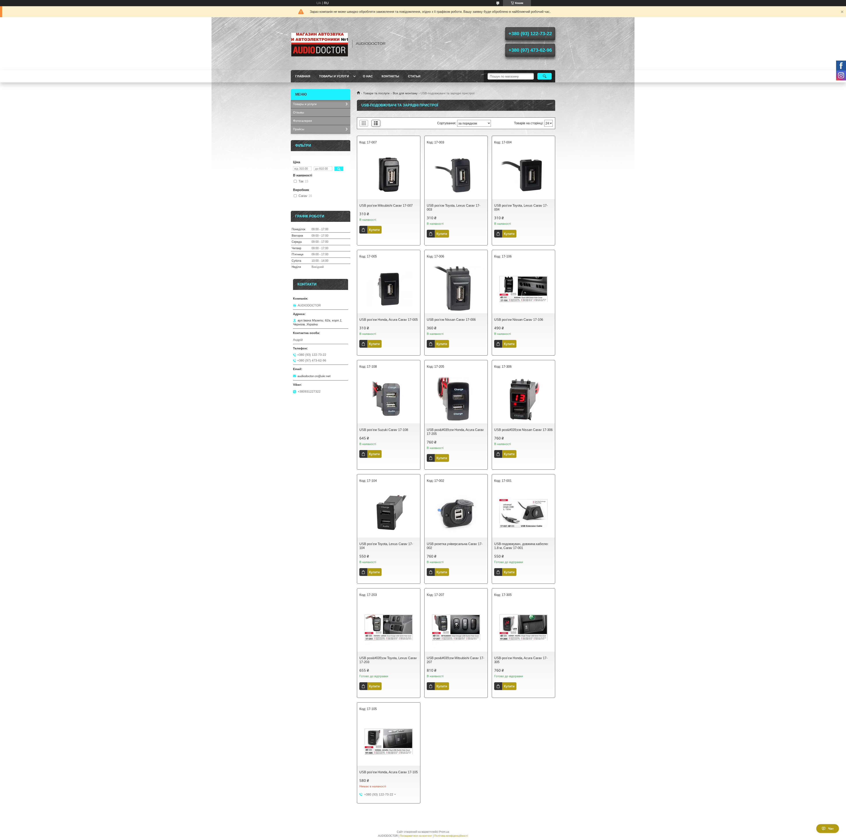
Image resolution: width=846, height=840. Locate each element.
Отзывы (298, 112)
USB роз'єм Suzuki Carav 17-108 (383, 430)
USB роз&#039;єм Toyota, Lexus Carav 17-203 (388, 660)
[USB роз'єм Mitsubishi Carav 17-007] (388, 175)
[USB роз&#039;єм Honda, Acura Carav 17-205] (456, 399)
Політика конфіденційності (451, 835)
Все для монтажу (405, 93)
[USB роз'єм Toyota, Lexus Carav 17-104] (388, 513)
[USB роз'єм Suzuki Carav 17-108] (388, 399)
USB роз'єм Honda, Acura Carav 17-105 (388, 772)
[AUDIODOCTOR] (319, 43)
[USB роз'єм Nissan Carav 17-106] (523, 289)
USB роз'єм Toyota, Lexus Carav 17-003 (453, 207)
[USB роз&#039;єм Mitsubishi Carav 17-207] (456, 627)
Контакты (390, 76)
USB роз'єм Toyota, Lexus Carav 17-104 (386, 546)
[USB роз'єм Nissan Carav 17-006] (456, 289)
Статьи (414, 76)
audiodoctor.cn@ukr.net (313, 376)
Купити (374, 230)
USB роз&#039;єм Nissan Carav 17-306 (523, 430)
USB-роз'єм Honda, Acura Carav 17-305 (520, 660)
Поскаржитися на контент (416, 835)
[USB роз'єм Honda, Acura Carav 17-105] (388, 741)
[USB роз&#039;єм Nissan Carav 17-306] (523, 399)
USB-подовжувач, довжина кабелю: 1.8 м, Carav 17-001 (521, 546)
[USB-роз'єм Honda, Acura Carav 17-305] (523, 627)
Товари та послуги (376, 93)
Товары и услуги (334, 76)
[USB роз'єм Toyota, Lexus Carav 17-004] (523, 175)
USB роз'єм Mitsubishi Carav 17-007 (386, 205)
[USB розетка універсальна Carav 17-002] (456, 513)
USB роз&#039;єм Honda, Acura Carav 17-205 (455, 432)
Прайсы (298, 129)
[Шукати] (544, 76)
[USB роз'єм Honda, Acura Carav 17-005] (388, 289)
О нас (368, 76)
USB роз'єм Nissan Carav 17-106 (518, 319)
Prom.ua (444, 831)
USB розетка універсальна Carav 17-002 (454, 546)
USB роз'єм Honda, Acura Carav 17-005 (388, 319)
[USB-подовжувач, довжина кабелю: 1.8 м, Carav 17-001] (523, 513)
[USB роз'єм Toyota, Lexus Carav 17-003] (456, 175)
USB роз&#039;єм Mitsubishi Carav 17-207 (455, 660)
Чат (831, 828)
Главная (302, 76)
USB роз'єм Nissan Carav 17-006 (451, 319)
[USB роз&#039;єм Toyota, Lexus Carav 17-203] (388, 627)
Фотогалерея (302, 120)
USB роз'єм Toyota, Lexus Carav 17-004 (521, 207)
